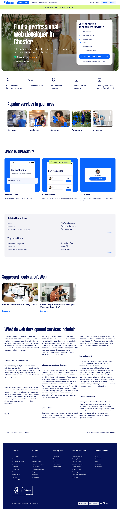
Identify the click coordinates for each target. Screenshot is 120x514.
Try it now (70, 7)
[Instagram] (104, 503)
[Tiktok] (107, 503)
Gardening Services (77, 472)
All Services (75, 477)
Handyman (34, 130)
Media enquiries (36, 461)
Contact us (35, 474)
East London (98, 459)
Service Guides (16, 469)
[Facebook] (101, 503)
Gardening (77, 130)
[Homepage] (9, 2)
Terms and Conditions (38, 469)
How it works (15, 456)
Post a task (23, 2)
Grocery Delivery (76, 466)
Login (54, 461)
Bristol (96, 461)
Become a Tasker (108, 2)
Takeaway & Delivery (77, 464)
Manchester (98, 464)
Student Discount (16, 474)
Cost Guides (15, 466)
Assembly (97, 130)
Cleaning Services (77, 459)
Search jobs (15, 464)
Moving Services (76, 469)
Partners (14, 477)
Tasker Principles (36, 466)
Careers (34, 459)
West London (98, 466)
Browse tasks (56, 459)
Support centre (57, 466)
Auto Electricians (76, 461)
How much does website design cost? (19, 304)
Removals (12, 130)
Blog (33, 472)
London (97, 456)
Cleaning (54, 130)
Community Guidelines (38, 464)
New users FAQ (16, 480)
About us (34, 456)
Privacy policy (35, 477)
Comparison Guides (17, 472)
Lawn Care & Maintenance (79, 474)
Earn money (15, 459)
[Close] (113, 7)
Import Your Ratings (58, 464)
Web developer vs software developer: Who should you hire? (57, 305)
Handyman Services (77, 456)
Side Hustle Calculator (18, 461)
